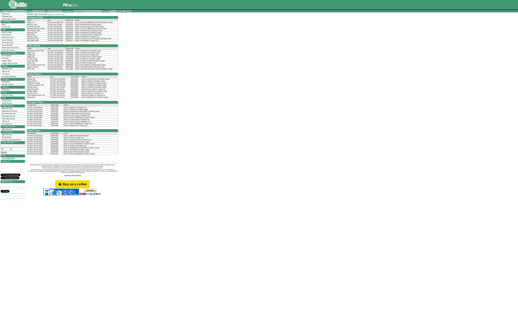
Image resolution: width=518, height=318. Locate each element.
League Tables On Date (9, 63)
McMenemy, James (33, 83)
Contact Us (67, 175)
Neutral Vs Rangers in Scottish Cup (93, 95)
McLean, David (32, 36)
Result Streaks (7, 137)
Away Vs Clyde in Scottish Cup (85, 63)
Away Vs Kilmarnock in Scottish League (95, 91)
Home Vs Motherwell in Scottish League (88, 24)
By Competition (7, 55)
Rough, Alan (31, 55)
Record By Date (7, 45)
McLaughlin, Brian (33, 40)
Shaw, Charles (32, 81)
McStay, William (32, 91)
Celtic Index (6, 14)
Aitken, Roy (31, 34)
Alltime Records (7, 108)
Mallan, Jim (31, 22)
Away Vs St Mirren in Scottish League (94, 87)
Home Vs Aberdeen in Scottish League (87, 59)
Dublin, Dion (31, 52)
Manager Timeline (7, 84)
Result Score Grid (8, 37)
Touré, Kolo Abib (32, 61)
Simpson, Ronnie (32, 67)
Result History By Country (10, 48)
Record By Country (8, 50)
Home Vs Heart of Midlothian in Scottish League (90, 28)
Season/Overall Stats (9, 76)
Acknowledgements (8, 158)
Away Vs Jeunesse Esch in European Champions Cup (93, 38)
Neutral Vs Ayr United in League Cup (94, 89)
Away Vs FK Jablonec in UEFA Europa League (90, 65)
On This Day (6, 27)
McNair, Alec (31, 79)
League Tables (6, 61)
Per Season (6, 74)
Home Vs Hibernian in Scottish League (94, 85)
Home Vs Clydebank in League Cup (87, 40)
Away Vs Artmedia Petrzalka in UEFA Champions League (94, 69)
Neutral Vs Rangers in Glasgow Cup (87, 36)
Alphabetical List (7, 69)
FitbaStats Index (7, 16)
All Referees (6, 90)
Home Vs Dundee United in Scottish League (89, 26)
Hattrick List (6, 121)
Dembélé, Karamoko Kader (36, 28)
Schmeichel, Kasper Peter (35, 50)
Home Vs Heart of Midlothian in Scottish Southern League (94, 22)
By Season (5, 58)
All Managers (6, 82)
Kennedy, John (32, 32)
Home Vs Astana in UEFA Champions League (90, 61)
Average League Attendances (11, 140)
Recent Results (7, 103)
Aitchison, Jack (32, 24)
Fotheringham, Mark (33, 30)
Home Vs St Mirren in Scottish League (94, 83)
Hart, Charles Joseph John (36, 65)
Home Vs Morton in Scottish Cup (92, 93)
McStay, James (32, 87)
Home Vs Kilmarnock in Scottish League (88, 50)
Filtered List (5, 71)
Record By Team (7, 42)
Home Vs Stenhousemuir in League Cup (88, 34)
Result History (6, 35)
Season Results (7, 40)
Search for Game (7, 95)
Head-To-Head (7, 32)
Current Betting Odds (9, 19)
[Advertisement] (115, 5)
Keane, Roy (31, 63)
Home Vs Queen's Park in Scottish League (96, 79)
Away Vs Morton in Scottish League (93, 81)
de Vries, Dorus (32, 59)
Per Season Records (9, 113)
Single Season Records (9, 111)
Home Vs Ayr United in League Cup (86, 55)
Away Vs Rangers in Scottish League (87, 52)
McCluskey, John (33, 38)
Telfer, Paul (30, 69)
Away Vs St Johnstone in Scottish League (89, 30)
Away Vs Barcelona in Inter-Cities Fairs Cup (89, 67)
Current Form (6, 100)
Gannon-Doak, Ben (33, 26)
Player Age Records (8, 116)
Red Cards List (7, 124)
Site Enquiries (76, 175)
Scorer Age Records (8, 119)
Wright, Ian (30, 57)
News (4, 24)
